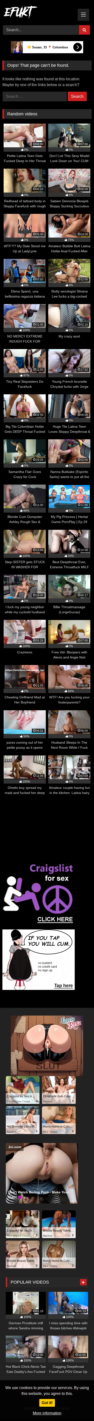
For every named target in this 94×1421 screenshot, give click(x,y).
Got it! (47, 1403)
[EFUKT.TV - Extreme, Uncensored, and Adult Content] (38, 13)
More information (47, 1413)
